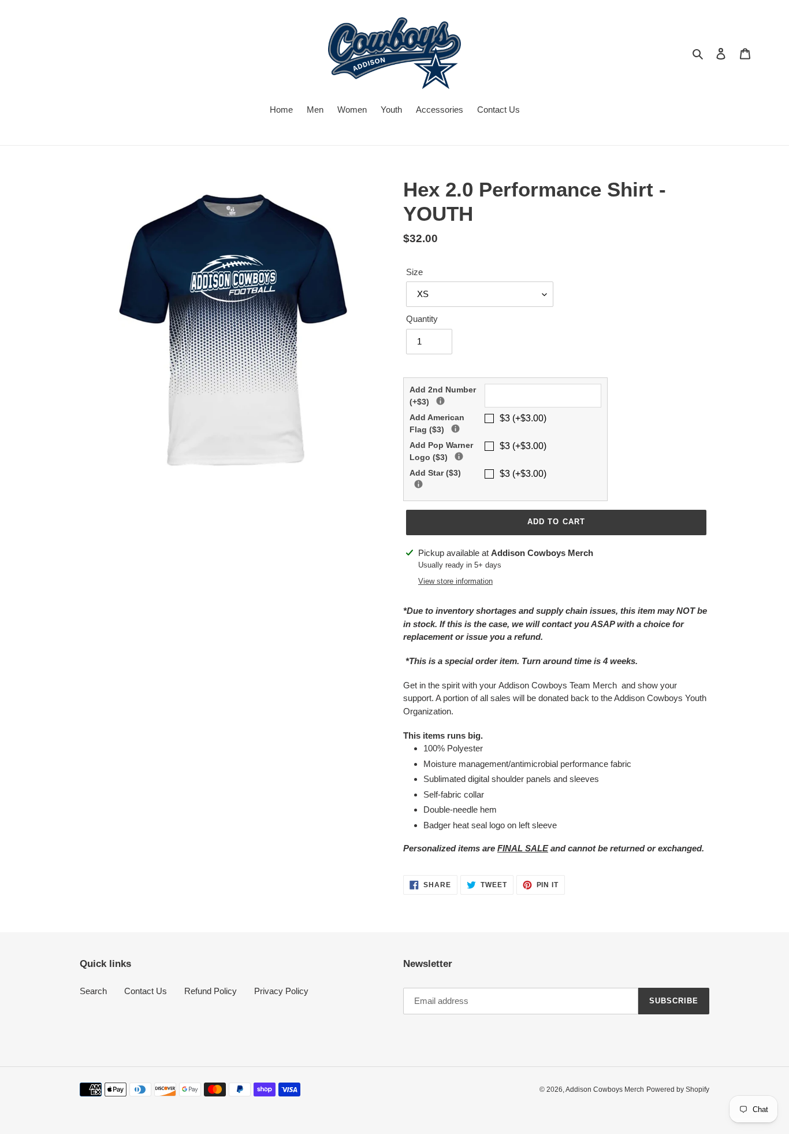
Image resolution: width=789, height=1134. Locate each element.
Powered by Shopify (677, 1089)
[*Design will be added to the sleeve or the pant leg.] (455, 428)
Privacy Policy (281, 991)
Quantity (422, 319)
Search (93, 991)
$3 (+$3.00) (523, 418)
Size (414, 272)
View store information (455, 581)
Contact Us (145, 991)
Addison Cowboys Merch (604, 1089)
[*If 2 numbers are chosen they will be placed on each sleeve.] (440, 400)
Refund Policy (210, 991)
